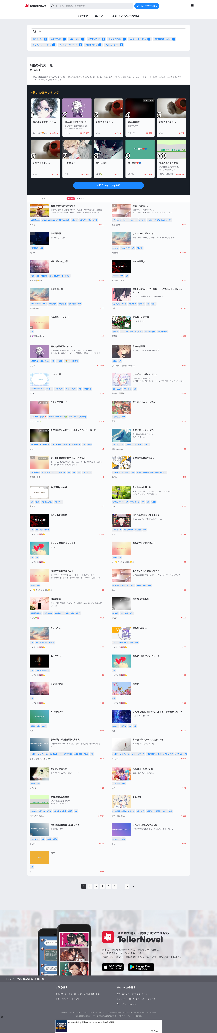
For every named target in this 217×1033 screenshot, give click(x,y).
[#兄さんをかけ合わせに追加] (122, 45)
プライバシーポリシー (126, 1016)
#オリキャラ (68, 45)
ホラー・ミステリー (149, 999)
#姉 (56, 39)
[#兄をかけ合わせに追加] (46, 39)
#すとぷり (138, 39)
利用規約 (64, 1012)
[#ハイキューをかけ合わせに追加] (54, 45)
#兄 (37, 39)
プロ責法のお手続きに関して (106, 1016)
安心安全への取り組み (117, 1012)
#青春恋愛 (162, 39)
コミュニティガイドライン (98, 1012)
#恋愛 (94, 39)
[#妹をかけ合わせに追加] (83, 39)
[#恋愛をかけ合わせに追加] (104, 39)
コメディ (132, 1004)
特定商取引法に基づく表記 (136, 1012)
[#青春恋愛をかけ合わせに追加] (174, 39)
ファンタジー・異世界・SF (127, 999)
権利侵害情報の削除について (85, 1016)
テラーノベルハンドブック (78, 1012)
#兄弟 (115, 39)
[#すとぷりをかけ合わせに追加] (149, 39)
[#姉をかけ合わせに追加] (65, 39)
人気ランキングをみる (108, 185)
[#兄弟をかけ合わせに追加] (125, 39)
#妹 (75, 39)
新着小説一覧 (61, 994)
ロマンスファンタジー (140, 994)
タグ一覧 (72, 994)
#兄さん (112, 45)
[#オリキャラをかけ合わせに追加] (81, 45)
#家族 (91, 45)
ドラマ (124, 1004)
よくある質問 (151, 1012)
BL (118, 1004)
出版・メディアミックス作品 (67, 999)
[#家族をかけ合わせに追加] (100, 45)
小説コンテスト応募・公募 (88, 994)
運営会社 (139, 1016)
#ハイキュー (42, 45)
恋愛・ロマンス (123, 994)
